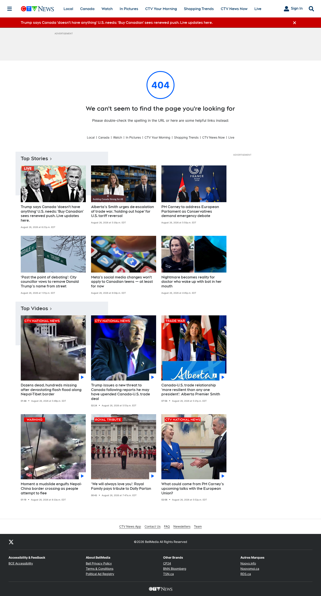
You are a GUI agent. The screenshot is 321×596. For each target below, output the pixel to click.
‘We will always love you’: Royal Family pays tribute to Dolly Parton (121, 486)
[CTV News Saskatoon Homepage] (37, 8)
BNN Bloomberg (174, 568)
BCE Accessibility (21, 563)
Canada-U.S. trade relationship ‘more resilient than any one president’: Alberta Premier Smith (190, 389)
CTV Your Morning (161, 9)
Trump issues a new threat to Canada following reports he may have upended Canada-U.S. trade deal (120, 392)
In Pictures (129, 9)
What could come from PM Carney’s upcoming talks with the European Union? (192, 488)
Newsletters (181, 526)
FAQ (167, 526)
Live (257, 9)
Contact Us (152, 526)
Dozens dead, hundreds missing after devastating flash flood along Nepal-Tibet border (51, 389)
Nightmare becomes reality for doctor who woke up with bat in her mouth (191, 281)
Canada (87, 9)
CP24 (167, 563)
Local (68, 9)
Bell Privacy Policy (99, 563)
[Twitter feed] (11, 541)
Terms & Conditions (99, 568)
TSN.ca (168, 574)
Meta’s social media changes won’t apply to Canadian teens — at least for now (122, 281)
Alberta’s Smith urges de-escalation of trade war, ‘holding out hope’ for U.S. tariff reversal (122, 211)
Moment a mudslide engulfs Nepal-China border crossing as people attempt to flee (51, 488)
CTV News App (130, 526)
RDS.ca (245, 574)
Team (198, 526)
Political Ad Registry (100, 574)
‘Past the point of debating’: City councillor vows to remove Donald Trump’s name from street (50, 281)
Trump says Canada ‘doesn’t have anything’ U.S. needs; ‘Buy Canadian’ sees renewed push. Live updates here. (52, 213)
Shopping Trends (199, 9)
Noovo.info (248, 563)
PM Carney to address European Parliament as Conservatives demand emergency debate (190, 211)
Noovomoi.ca (249, 568)
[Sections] (9, 8)
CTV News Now (234, 9)
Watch (107, 9)
